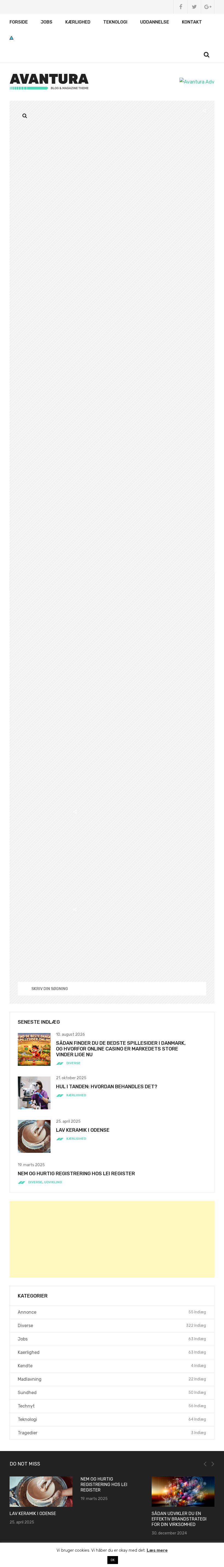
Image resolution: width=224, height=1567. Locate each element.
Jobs (46, 22)
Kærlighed (77, 22)
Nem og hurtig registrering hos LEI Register (76, 1174)
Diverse (73, 1063)
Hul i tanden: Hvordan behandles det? (106, 1087)
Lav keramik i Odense (83, 1130)
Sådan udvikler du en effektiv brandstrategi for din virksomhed (129, 1519)
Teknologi (115, 22)
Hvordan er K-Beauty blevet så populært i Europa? (197, 1484)
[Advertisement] (112, 1239)
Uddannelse (154, 22)
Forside (19, 22)
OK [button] (113, 1560)
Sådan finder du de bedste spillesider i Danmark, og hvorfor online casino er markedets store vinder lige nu (121, 1049)
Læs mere (157, 1550)
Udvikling (53, 1182)
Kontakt (192, 22)
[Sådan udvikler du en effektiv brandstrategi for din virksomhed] (133, 1491)
